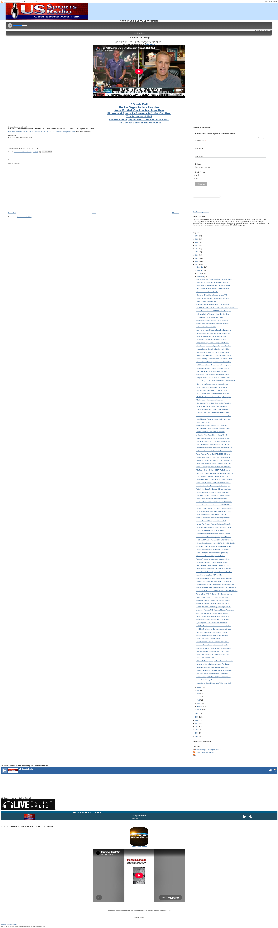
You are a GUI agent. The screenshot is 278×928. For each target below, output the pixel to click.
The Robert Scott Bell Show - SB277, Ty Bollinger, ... (213, 470)
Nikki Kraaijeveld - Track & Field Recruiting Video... (212, 642)
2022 (197, 249)
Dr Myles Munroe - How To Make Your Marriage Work (213, 378)
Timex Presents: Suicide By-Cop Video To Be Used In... (214, 568)
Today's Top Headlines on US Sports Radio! (210, 530)
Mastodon (3, 924)
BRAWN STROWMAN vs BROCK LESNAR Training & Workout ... (217, 308)
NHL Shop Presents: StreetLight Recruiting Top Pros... (213, 444)
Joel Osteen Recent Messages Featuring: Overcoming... (214, 330)
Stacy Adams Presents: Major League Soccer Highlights (214, 578)
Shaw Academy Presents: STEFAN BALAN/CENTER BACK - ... (216, 584)
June (198, 694)
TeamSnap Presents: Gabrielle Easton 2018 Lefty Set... (214, 495)
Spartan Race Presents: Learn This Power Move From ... (214, 457)
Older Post (175, 213)
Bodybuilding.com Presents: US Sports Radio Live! (212, 492)
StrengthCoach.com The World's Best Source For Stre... (214, 279)
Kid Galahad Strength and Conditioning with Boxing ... (213, 654)
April (198, 700)
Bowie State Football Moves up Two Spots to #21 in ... (213, 537)
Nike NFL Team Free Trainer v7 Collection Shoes (211, 390)
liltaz (194, 755)
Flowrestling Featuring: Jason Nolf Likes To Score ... (212, 667)
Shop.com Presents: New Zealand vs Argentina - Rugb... (214, 511)
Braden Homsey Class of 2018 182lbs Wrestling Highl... (213, 311)
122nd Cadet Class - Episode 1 (206, 327)
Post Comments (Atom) (24, 217)
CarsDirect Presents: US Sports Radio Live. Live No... (213, 603)
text (197, 178)
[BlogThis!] (45, 151)
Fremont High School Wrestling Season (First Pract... (213, 664)
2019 (197, 258)
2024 (197, 242)
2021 (197, 252)
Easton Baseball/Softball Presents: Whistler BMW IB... (213, 533)
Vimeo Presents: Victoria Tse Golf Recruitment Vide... (213, 483)
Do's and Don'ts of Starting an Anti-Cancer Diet (211, 521)
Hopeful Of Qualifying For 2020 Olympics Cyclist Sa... (213, 298)
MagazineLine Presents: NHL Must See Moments (212, 597)
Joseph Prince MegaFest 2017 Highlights (209, 575)
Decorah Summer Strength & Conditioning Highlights (212, 349)
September (200, 276)
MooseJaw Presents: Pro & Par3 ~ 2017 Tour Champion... (214, 460)
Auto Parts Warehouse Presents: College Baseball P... (213, 613)
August (199, 687)
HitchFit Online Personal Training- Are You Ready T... (213, 387)
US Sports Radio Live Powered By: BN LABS (210, 317)
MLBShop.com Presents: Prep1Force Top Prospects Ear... (214, 448)
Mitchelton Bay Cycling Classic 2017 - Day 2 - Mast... (213, 651)
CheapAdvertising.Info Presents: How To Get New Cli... (213, 467)
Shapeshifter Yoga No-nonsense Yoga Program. (211, 339)
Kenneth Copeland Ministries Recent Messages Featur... (214, 527)
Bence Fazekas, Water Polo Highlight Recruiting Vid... (213, 677)
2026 (197, 236)
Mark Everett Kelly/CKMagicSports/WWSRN (207, 749)
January (199, 709)
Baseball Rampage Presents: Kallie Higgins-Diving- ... (213, 553)
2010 (197, 733)
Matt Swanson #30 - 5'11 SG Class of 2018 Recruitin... (213, 403)
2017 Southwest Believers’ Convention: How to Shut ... (213, 476)
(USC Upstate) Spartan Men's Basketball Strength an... (213, 365)
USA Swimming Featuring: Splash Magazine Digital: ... (213, 346)
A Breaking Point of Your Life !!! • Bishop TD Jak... (212, 435)
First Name (199, 148)
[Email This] (43, 151)
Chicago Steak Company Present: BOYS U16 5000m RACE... (216, 543)
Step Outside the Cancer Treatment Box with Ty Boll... (213, 371)
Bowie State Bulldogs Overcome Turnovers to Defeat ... (214, 285)
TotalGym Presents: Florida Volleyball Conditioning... (213, 486)
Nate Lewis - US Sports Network (203, 752)
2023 (197, 245)
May (198, 697)
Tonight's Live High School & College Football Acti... (212, 343)
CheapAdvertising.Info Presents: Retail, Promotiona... (213, 619)
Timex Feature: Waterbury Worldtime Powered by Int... (213, 616)
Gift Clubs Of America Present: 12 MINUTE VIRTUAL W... (214, 540)
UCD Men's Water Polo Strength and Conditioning (212, 673)
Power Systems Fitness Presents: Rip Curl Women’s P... (214, 502)
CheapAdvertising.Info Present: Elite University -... (212, 425)
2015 (197, 717)
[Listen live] (4, 770)
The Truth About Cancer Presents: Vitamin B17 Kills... (213, 565)
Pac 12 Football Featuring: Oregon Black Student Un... (213, 419)
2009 (197, 736)
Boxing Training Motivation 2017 (206, 301)
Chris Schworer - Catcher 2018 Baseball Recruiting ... (213, 635)
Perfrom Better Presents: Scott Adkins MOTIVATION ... (214, 505)
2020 (197, 255)
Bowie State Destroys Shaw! (205, 657)
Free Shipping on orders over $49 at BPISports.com (212, 288)
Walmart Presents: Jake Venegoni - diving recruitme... (213, 559)
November (200, 270)
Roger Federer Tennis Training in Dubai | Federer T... (212, 406)
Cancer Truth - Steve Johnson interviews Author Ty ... (213, 323)
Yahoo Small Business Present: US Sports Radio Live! (213, 463)
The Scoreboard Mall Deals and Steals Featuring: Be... (213, 333)
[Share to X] (47, 151)
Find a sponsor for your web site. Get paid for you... (212, 384)
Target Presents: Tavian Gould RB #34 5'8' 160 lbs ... (213, 454)
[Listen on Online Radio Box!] (275, 770)
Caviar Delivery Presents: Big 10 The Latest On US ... (213, 438)
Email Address (200, 140)
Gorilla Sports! (150, 44)
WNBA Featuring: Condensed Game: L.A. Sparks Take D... (215, 358)
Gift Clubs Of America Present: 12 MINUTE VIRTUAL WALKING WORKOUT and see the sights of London (51, 129)
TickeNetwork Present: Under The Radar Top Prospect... (214, 451)
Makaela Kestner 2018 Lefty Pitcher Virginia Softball (212, 352)
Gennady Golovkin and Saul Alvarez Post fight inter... (213, 304)
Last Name (199, 156)
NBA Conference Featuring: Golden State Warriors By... (213, 362)
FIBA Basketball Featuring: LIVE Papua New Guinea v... (214, 355)
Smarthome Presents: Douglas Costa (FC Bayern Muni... (214, 581)
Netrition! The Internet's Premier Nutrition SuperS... (212, 336)
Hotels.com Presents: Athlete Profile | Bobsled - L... (212, 514)
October (199, 273)
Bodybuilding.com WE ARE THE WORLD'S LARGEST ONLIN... (216, 381)
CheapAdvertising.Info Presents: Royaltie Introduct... (213, 562)
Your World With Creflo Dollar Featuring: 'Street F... (212, 632)
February (200, 706)
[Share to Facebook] (49, 151)
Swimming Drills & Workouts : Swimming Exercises (212, 314)
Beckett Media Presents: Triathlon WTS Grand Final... (213, 549)
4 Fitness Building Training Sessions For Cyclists (212, 645)
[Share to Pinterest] (51, 151)
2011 (197, 730)
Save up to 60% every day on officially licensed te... (212, 282)
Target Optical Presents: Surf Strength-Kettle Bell (212, 498)
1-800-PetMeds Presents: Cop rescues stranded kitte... (213, 626)
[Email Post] (40, 152)
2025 (197, 239)
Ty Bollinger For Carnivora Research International (211, 623)
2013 (197, 723)
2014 (197, 720)
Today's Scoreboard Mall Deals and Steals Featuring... (213, 489)
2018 (197, 261)
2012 (197, 726)
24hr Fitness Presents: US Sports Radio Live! (210, 556)
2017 (197, 264)
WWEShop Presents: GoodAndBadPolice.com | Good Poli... (215, 473)
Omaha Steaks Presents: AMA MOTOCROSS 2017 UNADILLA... (216, 588)
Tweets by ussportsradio (201, 212)
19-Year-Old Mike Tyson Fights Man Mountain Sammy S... (214, 661)
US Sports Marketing (11, 924)
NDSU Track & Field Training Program (208, 638)
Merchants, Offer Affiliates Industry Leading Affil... (212, 295)
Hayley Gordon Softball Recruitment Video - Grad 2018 (213, 683)
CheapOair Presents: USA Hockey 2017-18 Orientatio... (213, 600)
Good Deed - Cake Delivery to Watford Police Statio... (213, 374)
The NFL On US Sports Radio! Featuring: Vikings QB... (213, 397)
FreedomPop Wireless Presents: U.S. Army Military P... (213, 524)
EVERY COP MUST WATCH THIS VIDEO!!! (210, 432)
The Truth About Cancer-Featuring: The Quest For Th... (213, 428)
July (198, 690)
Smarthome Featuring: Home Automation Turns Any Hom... (215, 670)
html (197, 175)
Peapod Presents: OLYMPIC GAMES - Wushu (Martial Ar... (215, 508)
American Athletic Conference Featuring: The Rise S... (213, 416)
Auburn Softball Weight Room (205, 680)
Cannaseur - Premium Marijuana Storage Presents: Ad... (214, 546)
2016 (197, 714)
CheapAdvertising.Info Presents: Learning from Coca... (213, 517)
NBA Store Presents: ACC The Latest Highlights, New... (213, 441)
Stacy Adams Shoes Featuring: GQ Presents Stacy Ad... (214, 648)
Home (94, 213)
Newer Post (12, 213)
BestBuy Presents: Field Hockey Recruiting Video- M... (213, 607)
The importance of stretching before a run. (209, 400)
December (200, 267)
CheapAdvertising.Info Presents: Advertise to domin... (213, 368)
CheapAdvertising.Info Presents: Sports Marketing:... (213, 320)
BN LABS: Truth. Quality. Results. (207, 292)
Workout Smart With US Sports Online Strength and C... (214, 594)
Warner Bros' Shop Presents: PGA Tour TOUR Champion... (215, 479)
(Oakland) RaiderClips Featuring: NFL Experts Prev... (213, 413)
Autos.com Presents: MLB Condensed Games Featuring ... (215, 610)
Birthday (198, 164)
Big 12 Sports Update (203, 422)
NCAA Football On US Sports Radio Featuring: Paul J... (213, 393)
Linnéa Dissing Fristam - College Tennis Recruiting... (212, 409)
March (199, 703)
